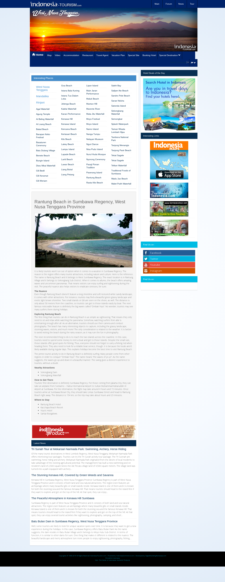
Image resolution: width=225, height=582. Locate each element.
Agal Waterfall (42, 109)
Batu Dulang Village (45, 150)
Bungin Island (42, 160)
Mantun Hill (91, 104)
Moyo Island (92, 124)
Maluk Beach (92, 99)
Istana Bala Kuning (70, 90)
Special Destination (168, 55)
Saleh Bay (116, 85)
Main (157, 4)
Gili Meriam (41, 181)
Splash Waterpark (119, 124)
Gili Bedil (40, 170)
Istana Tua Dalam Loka (69, 97)
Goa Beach (66, 85)
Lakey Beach (67, 144)
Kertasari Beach (69, 134)
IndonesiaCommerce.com (125, 556)
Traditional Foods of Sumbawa (121, 172)
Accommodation (71, 55)
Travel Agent (102, 55)
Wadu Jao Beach (119, 178)
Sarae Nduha (117, 101)
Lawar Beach (67, 164)
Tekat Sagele (117, 155)
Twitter (154, 259)
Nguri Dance (92, 144)
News (181, 4)
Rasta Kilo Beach (94, 182)
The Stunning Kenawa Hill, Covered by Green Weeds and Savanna (72, 475)
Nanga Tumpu (93, 134)
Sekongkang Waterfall (117, 112)
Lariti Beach (67, 159)
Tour (192, 4)
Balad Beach (42, 129)
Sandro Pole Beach (120, 95)
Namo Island (92, 129)
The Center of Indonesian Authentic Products (114, 560)
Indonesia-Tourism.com (98, 556)
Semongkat (116, 119)
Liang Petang (67, 174)
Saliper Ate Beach (119, 90)
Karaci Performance (71, 114)
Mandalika (42, 96)
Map (49, 55)
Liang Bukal (67, 169)
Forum (169, 4)
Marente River (93, 109)
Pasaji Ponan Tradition (92, 166)
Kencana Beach (69, 129)
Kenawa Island (68, 124)
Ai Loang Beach (43, 124)
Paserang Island (94, 172)
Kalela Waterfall (68, 109)
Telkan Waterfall (119, 165)
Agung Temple (43, 114)
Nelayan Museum (94, 139)
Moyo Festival (93, 119)
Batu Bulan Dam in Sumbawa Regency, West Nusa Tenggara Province (74, 521)
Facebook (155, 253)
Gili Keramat (42, 176)
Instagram (156, 270)
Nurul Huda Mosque (96, 154)
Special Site (133, 55)
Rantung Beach (93, 177)
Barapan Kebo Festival (43, 136)
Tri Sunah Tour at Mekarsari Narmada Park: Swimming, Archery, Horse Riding (78, 449)
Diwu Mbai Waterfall (45, 165)
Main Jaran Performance (92, 92)
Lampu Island (67, 149)
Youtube (155, 265)
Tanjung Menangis (120, 145)
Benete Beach (43, 155)
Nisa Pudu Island (94, 149)
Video (57, 55)
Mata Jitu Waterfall (95, 114)
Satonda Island (118, 106)
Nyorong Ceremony (95, 159)
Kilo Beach (66, 139)
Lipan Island (92, 85)
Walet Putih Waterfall (121, 183)
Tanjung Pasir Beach (121, 150)
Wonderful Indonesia (112, 558)
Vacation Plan (118, 55)
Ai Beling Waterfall (45, 119)
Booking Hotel (149, 55)
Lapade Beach (68, 154)
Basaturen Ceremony (41, 144)
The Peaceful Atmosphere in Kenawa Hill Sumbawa (62, 498)
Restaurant (87, 55)
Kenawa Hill (67, 119)
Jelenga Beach (68, 104)
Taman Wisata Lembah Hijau (118, 130)
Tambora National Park (119, 138)
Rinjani (40, 102)
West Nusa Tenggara (43, 88)
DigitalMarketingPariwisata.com (155, 556)
